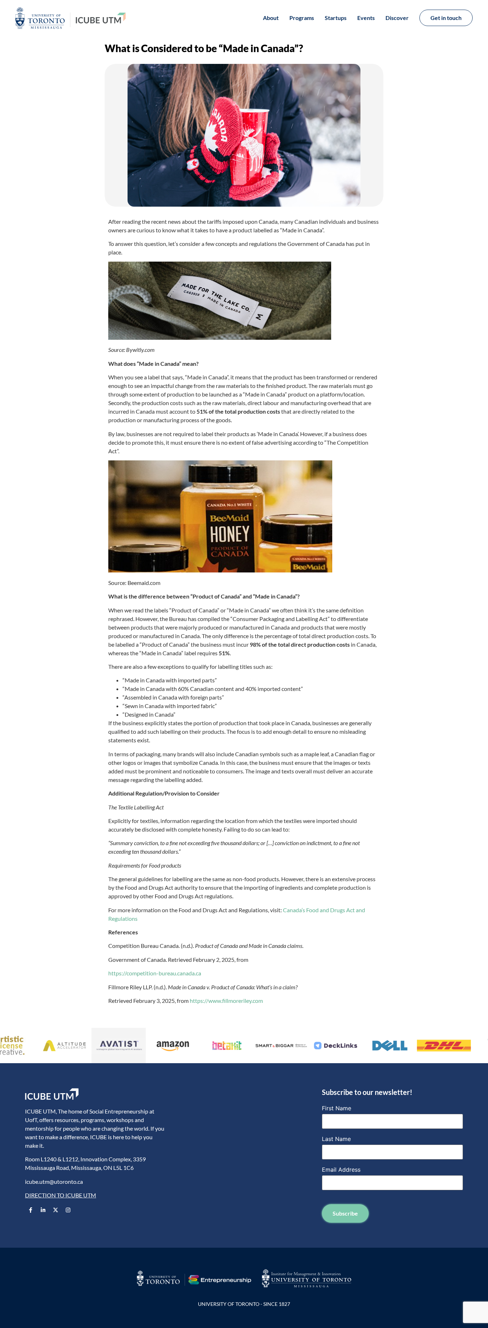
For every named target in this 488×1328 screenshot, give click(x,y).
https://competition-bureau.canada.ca (154, 973)
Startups (336, 17)
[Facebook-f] (30, 1210)
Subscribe (345, 1213)
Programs (301, 17)
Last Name (336, 1139)
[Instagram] (68, 1210)
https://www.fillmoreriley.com (226, 1000)
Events (366, 17)
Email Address (341, 1169)
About (271, 17)
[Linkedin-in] (43, 1210)
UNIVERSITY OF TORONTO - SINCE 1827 (244, 1304)
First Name (336, 1108)
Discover (397, 17)
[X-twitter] (55, 1210)
